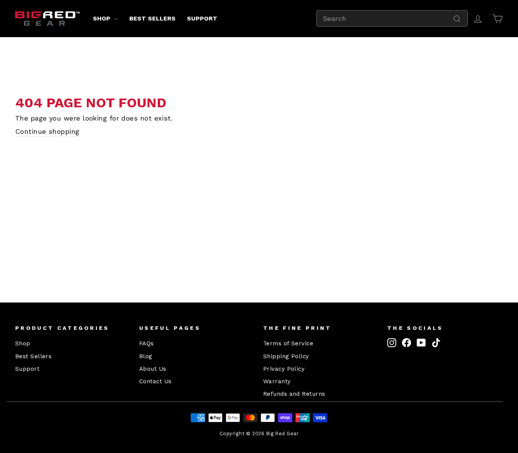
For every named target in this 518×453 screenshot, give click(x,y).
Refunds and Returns (294, 393)
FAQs (146, 343)
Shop (102, 18)
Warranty (277, 381)
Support (202, 18)
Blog (145, 356)
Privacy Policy (284, 368)
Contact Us (155, 381)
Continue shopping (47, 131)
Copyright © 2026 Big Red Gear (259, 433)
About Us (152, 368)
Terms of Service (288, 343)
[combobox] (392, 18)
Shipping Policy (286, 356)
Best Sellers (152, 18)
